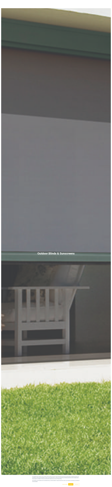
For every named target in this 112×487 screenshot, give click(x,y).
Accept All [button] (70, 484)
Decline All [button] (76, 484)
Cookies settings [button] (64, 484)
